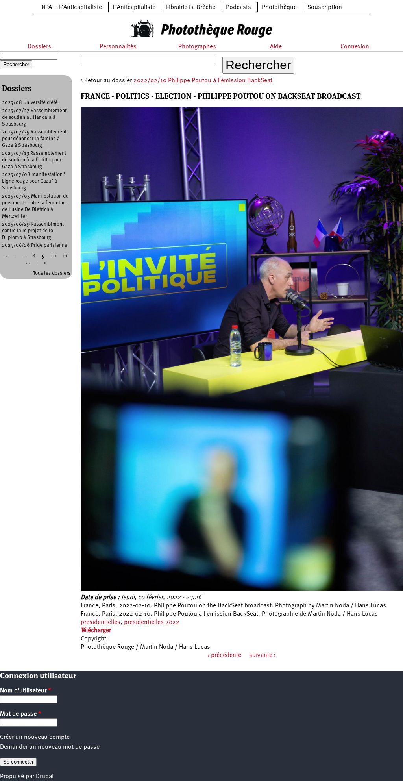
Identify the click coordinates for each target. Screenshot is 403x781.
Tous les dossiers (51, 273)
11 (65, 256)
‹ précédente (224, 655)
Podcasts (238, 7)
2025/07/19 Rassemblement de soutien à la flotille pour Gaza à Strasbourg (34, 160)
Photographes (197, 47)
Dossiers (39, 47)
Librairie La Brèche (190, 7)
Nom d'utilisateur (25, 691)
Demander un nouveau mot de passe (50, 747)
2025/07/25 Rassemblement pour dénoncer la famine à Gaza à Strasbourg (34, 139)
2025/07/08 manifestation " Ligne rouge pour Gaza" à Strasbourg (34, 181)
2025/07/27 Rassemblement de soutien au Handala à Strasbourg (34, 117)
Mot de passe (20, 714)
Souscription (324, 7)
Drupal (45, 777)
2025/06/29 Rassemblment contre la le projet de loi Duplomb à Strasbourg (33, 231)
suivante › (262, 655)
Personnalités (118, 47)
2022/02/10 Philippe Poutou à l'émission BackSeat (202, 81)
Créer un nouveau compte (35, 737)
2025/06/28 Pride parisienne (34, 245)
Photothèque (279, 7)
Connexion (354, 47)
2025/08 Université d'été (30, 102)
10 (53, 256)
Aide (276, 47)
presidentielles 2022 (151, 622)
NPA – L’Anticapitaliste (71, 7)
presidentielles (100, 622)
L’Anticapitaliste (134, 7)
